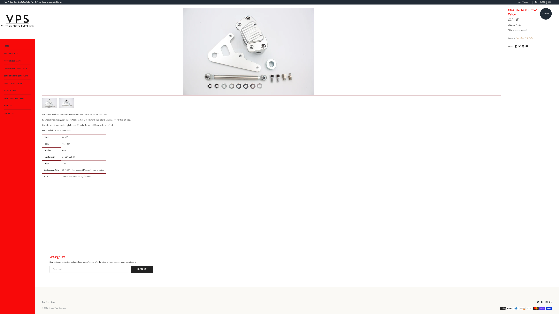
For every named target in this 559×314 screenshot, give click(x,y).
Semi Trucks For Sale (14, 83)
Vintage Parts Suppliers (57, 308)
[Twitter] (538, 302)
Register (526, 2)
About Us (8, 106)
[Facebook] (542, 302)
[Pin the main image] (523, 46)
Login (519, 2)
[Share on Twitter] (519, 46)
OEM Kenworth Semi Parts (16, 76)
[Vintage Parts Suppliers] (17, 22)
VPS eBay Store (11, 53)
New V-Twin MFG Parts (14, 98)
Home (6, 46)
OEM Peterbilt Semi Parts (15, 68)
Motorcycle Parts (12, 61)
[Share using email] (526, 46)
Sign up (142, 269)
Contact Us (9, 113)
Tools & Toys (10, 91)
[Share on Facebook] (516, 46)
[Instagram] (546, 302)
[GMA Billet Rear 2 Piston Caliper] (248, 51)
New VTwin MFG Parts (524, 38)
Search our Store (48, 302)
